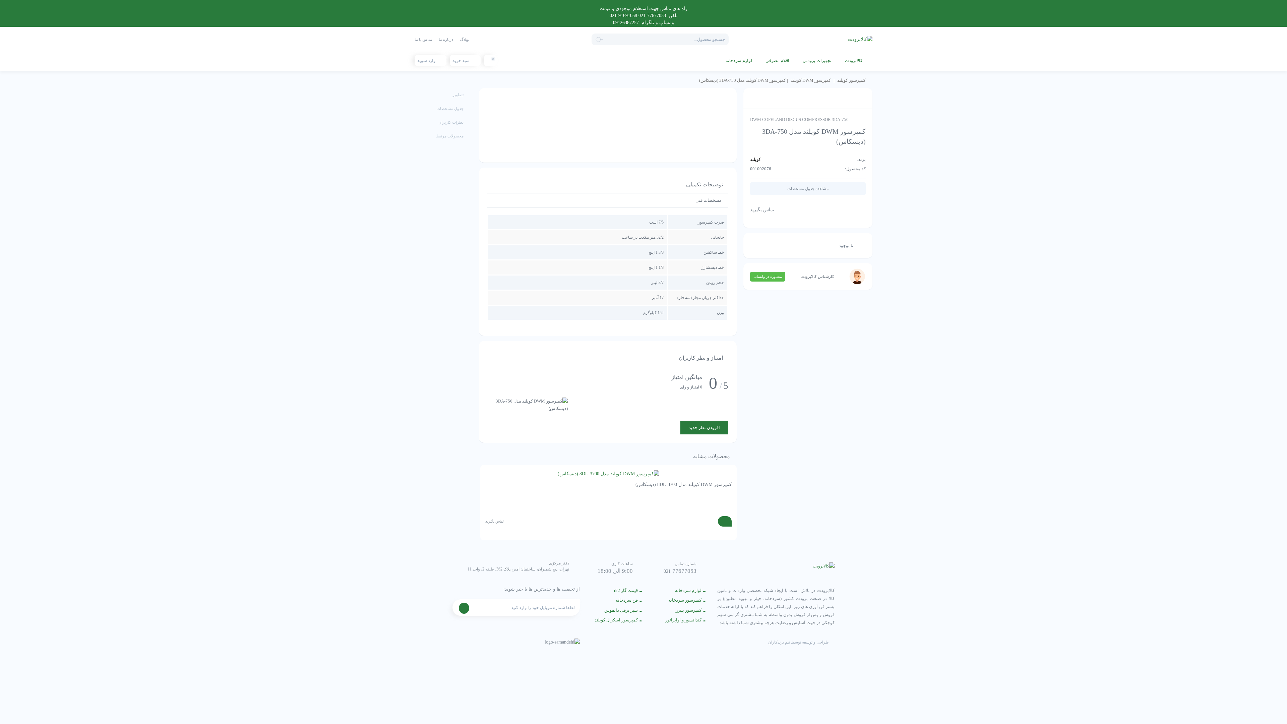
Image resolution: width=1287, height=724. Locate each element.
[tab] (708, 200)
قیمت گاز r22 (626, 590)
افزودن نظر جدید (704, 427)
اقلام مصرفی (777, 60)
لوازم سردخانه (739, 60)
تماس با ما (423, 39)
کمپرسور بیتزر (688, 610)
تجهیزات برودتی (817, 60)
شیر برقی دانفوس (621, 610)
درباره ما (446, 39)
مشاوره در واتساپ (767, 277)
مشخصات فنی (708, 200)
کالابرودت (853, 60)
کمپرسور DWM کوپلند (811, 80)
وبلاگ (464, 39)
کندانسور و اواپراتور (683, 619)
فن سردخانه (627, 600)
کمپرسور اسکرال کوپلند (616, 619)
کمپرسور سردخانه (684, 600)
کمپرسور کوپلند (851, 80)
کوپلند (755, 159)
